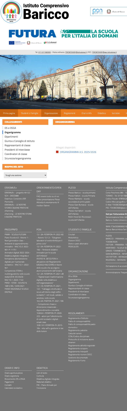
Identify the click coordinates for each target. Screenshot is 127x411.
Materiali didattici (44, 381)
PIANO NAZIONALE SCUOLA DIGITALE (16, 290)
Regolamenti (69, 113)
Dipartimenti (11, 136)
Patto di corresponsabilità (79, 321)
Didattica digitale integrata (48, 378)
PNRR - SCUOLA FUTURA (15, 234)
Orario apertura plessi (14, 372)
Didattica (102, 113)
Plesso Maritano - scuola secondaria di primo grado (79, 200)
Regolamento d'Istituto (78, 318)
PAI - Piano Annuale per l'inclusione (47, 386)
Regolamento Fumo (76, 360)
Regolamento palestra (77, 330)
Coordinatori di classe (16, 154)
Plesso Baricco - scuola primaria (81, 192)
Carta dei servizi (75, 333)
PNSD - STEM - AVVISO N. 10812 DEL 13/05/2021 (16, 284)
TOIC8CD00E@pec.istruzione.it (104, 52)
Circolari (71, 234)
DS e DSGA (10, 128)
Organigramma (13, 132)
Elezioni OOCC (74, 240)
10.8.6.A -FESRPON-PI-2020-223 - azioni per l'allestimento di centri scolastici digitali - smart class (49, 317)
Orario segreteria (12, 375)
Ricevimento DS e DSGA (15, 378)
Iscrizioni (116, 113)
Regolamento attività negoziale (81, 345)
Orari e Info (87, 113)
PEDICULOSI (73, 246)
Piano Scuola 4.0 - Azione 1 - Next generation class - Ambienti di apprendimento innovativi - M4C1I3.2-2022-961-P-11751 (17, 243)
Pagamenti (9, 381)
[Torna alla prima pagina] (35, 23)
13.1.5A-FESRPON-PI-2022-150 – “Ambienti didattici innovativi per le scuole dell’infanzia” (49, 251)
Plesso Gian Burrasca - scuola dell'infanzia (80, 206)
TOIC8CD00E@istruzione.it (76, 52)
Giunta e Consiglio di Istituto (20, 141)
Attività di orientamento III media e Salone (48, 204)
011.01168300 (44, 52)
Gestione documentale (78, 357)
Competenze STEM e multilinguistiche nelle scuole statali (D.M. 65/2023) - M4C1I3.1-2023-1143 (17, 275)
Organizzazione (51, 113)
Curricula (40, 375)
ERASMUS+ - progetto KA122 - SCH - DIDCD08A (18, 194)
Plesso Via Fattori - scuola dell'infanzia (79, 212)
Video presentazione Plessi (48, 199)
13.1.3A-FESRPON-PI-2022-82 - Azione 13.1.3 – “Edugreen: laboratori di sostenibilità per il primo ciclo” (50, 239)
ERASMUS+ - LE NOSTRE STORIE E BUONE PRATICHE (16, 206)
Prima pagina (9, 113)
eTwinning (9, 210)
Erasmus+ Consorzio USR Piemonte (15, 200)
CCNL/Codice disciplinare (78, 336)
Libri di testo (42, 372)
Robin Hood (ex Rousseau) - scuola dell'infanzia (80, 218)
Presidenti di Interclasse (17, 149)
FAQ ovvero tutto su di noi (48, 196)
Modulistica (73, 237)
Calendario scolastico (13, 387)
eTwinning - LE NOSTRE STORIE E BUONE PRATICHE (18, 215)
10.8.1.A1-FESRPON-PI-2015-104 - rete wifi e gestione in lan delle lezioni (50, 328)
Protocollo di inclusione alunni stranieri (81, 341)
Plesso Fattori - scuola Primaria (81, 195)
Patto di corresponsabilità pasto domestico (81, 326)
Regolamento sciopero (78, 348)
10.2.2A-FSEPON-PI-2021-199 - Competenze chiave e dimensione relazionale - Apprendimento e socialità (50, 305)
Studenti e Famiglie (29, 113)
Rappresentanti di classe (17, 145)
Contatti (8, 385)
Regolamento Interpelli (78, 351)
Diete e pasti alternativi (78, 243)
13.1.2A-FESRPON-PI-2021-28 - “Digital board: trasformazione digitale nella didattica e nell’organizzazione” (50, 278)
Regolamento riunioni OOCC (80, 354)
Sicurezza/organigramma (18, 158)
